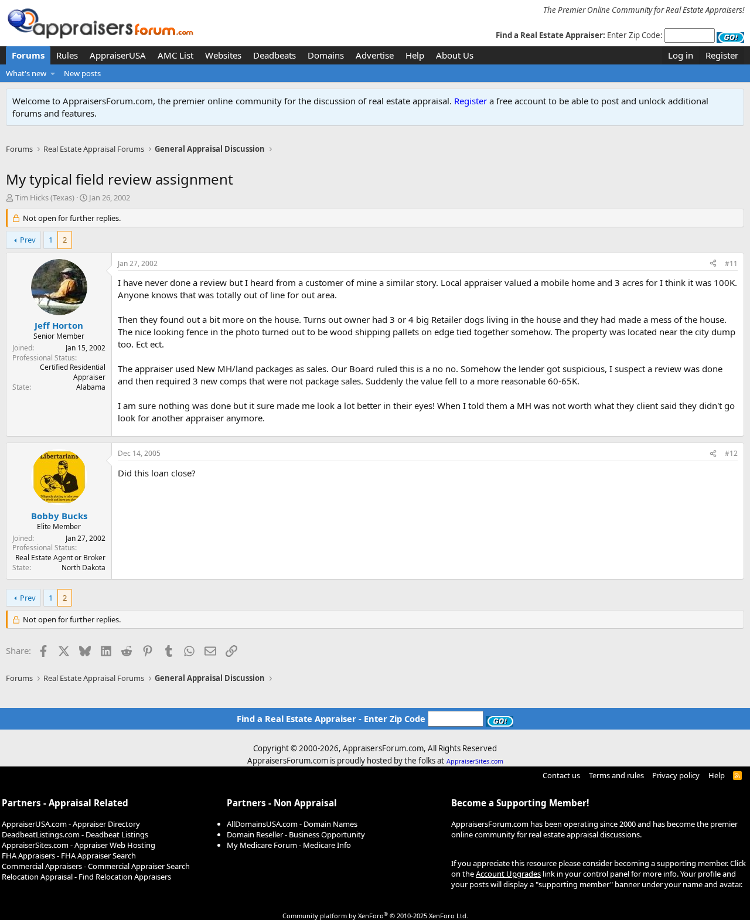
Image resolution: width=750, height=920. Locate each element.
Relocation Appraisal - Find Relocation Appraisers (86, 876)
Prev (28, 239)
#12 (731, 453)
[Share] (713, 264)
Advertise (375, 55)
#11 (731, 263)
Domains (326, 55)
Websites (223, 55)
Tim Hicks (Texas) (44, 197)
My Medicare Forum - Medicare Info (289, 845)
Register (470, 101)
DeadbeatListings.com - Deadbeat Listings (75, 834)
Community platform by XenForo (375, 915)
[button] (53, 73)
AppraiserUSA (118, 55)
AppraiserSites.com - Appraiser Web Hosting (78, 845)
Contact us (561, 775)
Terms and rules (616, 775)
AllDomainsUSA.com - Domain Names (292, 824)
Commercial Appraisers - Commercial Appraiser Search (96, 866)
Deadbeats (274, 55)
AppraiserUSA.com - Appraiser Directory (71, 824)
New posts (82, 73)
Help (414, 55)
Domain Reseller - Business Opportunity (296, 834)
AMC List (175, 55)
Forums (28, 55)
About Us (454, 55)
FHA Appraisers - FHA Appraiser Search (69, 855)
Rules (67, 55)
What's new (26, 73)
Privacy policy (676, 775)
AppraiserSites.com (474, 761)
